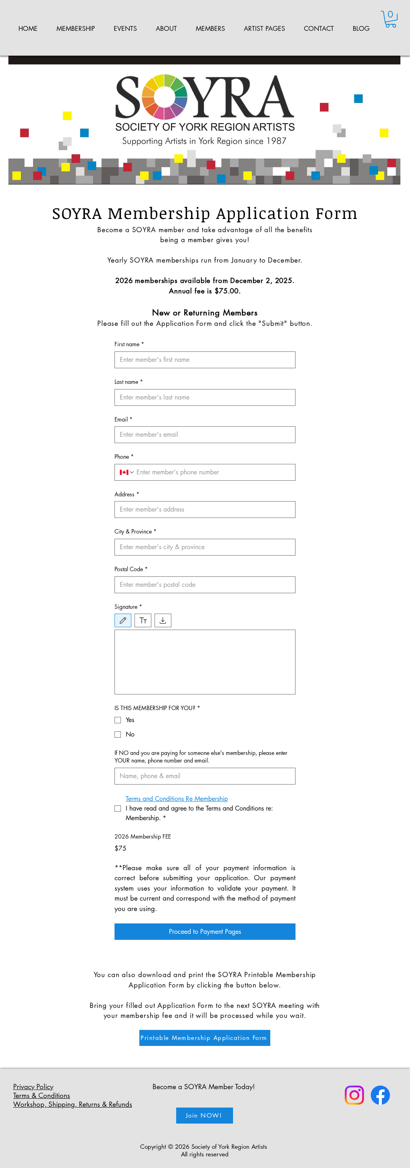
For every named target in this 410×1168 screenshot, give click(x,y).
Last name (129, 381)
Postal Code (131, 569)
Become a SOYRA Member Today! (204, 1086)
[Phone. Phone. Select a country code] (127, 472)
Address (127, 494)
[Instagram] (354, 1095)
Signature (128, 606)
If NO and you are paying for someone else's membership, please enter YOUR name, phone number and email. (201, 757)
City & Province (136, 531)
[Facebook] (380, 1095)
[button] (75, 29)
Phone (124, 456)
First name (129, 344)
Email (124, 419)
